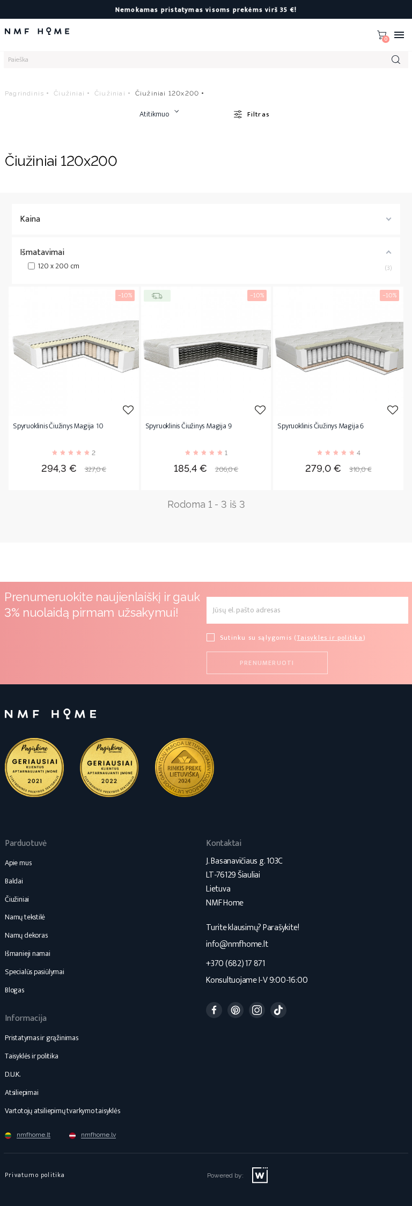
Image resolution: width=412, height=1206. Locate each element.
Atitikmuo (154, 114)
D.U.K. (12, 1074)
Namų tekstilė (25, 917)
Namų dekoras (26, 935)
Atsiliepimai (21, 1092)
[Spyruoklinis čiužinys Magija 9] (206, 352)
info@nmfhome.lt (237, 944)
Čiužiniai (17, 899)
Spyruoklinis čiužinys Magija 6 (320, 427)
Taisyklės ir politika (31, 1056)
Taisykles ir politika (330, 637)
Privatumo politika (35, 1175)
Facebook (214, 1010)
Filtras (258, 114)
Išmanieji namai (27, 953)
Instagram (257, 1010)
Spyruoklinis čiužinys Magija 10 (58, 427)
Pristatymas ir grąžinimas (41, 1038)
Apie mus (18, 863)
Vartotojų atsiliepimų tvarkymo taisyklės (62, 1111)
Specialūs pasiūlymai (34, 972)
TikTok (278, 1010)
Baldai (14, 881)
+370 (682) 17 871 (235, 963)
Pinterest (235, 1010)
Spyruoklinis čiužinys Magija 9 (188, 427)
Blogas (14, 990)
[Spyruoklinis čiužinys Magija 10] (74, 352)
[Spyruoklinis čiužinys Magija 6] (338, 352)
